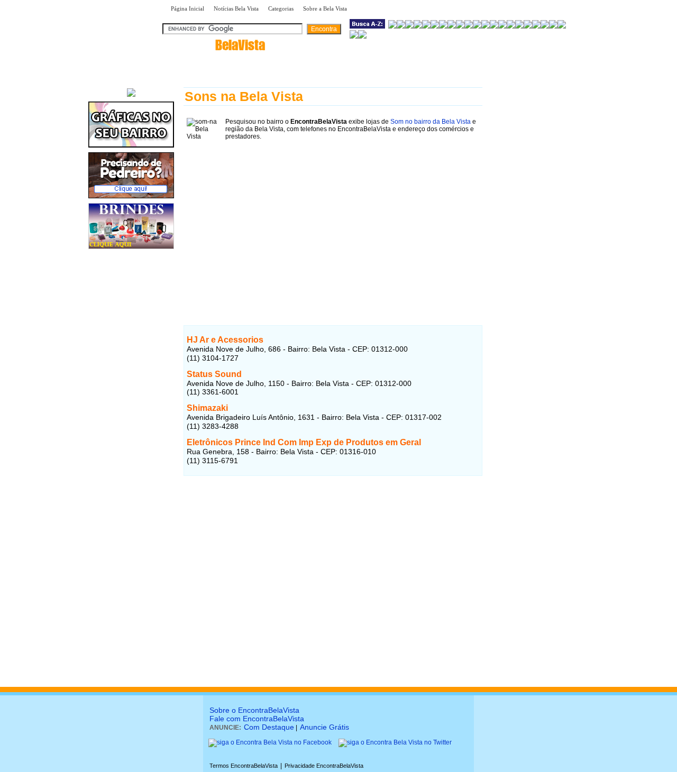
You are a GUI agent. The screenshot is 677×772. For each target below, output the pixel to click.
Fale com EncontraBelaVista (256, 718)
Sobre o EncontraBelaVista (254, 710)
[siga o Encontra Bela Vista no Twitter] (395, 742)
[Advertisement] (333, 217)
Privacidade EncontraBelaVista (324, 765)
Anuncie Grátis (324, 727)
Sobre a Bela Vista (325, 8)
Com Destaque (269, 727)
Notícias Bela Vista (236, 8)
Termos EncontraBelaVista (243, 765)
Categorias (281, 8)
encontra (216, 44)
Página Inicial (187, 8)
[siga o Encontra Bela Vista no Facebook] (270, 742)
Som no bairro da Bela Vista (430, 121)
